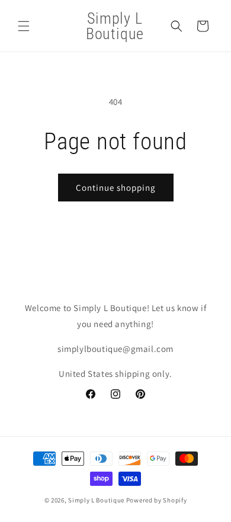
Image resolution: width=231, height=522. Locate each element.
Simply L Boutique (96, 500)
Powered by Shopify (156, 500)
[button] (24, 26)
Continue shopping (116, 187)
